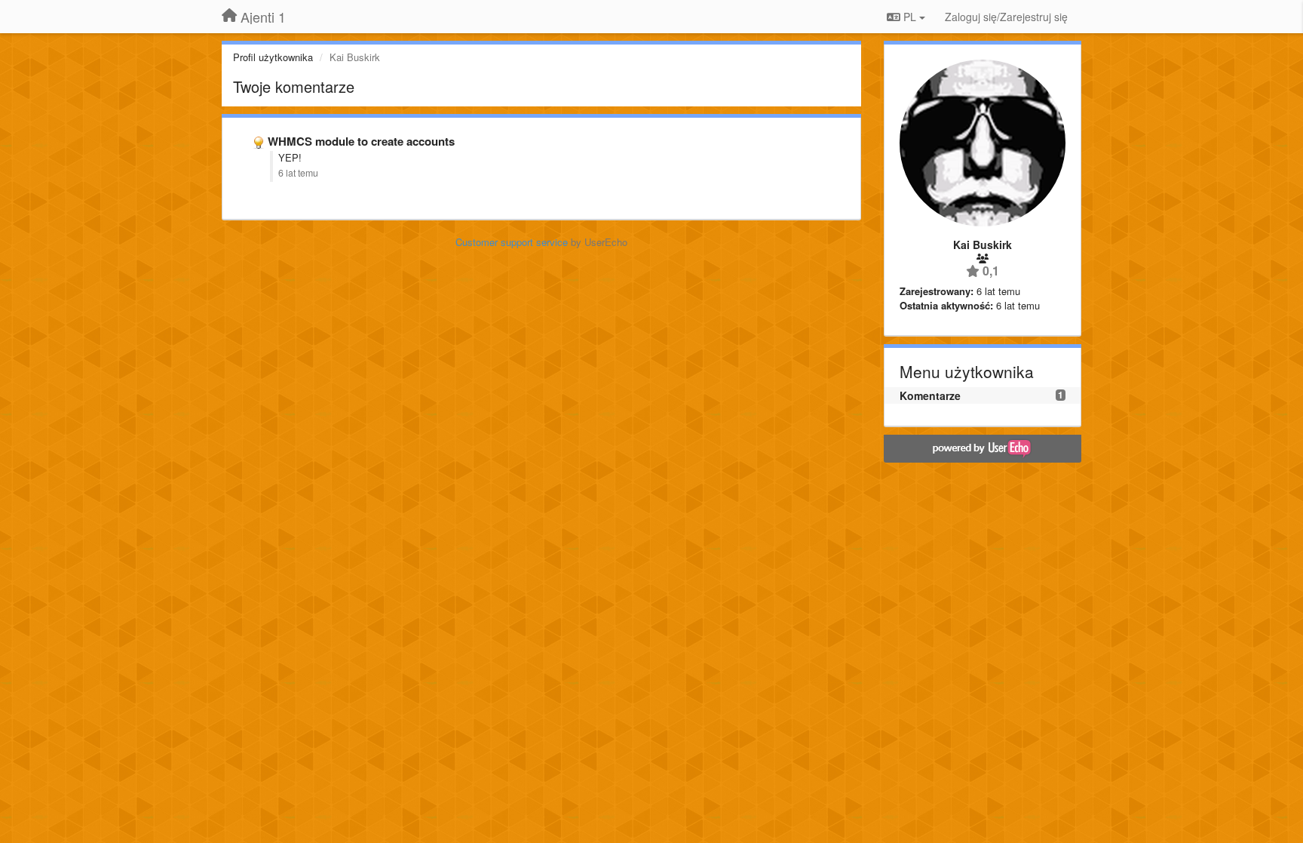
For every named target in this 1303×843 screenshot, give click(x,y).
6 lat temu (298, 173)
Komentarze (930, 395)
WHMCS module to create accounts (361, 141)
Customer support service (511, 242)
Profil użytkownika (273, 57)
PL (909, 16)
